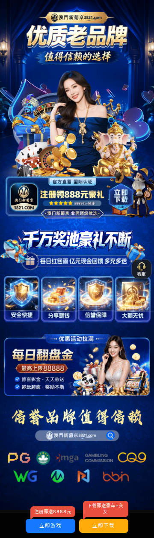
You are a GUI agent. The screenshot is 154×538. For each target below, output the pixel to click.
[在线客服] (141, 269)
